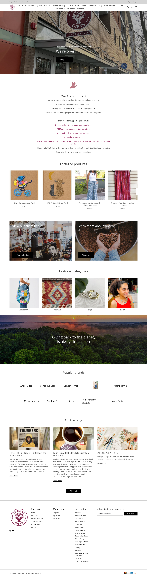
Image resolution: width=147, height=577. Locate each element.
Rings (90, 310)
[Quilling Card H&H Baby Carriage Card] (24, 185)
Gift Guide (34, 515)
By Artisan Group (37, 518)
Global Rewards (80, 530)
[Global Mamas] (95, 386)
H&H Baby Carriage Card (24, 203)
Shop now (64, 59)
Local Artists (35, 524)
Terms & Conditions (81, 536)
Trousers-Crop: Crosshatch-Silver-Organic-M (90, 204)
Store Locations (110, 6)
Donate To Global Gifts (82, 561)
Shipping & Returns (81, 542)
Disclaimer (78, 558)
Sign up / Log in (132, 2)
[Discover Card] (135, 573)
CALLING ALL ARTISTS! (107, 452)
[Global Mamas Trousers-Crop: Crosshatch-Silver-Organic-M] (90, 185)
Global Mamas (24, 310)
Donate (120, 6)
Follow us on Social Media (65, 9)
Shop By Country (36, 521)
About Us (78, 513)
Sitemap (77, 548)
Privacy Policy (79, 539)
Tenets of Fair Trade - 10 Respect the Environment (28, 454)
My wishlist (56, 518)
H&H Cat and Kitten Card (57, 203)
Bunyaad (57, 310)
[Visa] (128, 573)
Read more (14, 476)
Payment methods (81, 545)
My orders (56, 515)
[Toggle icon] (128, 7)
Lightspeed (38, 573)
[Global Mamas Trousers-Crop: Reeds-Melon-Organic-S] (123, 185)
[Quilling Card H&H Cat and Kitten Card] (57, 185)
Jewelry (122, 310)
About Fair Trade (80, 515)
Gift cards (92, 6)
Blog (100, 6)
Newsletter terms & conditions (81, 554)
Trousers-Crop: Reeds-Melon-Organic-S (122, 204)
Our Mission (79, 518)
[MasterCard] (125, 573)
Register (56, 513)
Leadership (78, 524)
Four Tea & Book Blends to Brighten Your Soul (71, 454)
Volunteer (80, 9)
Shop (33, 513)
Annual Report (79, 527)
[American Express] (131, 573)
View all (73, 491)
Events (84, 6)
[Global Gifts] (12, 7)
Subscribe (130, 514)
